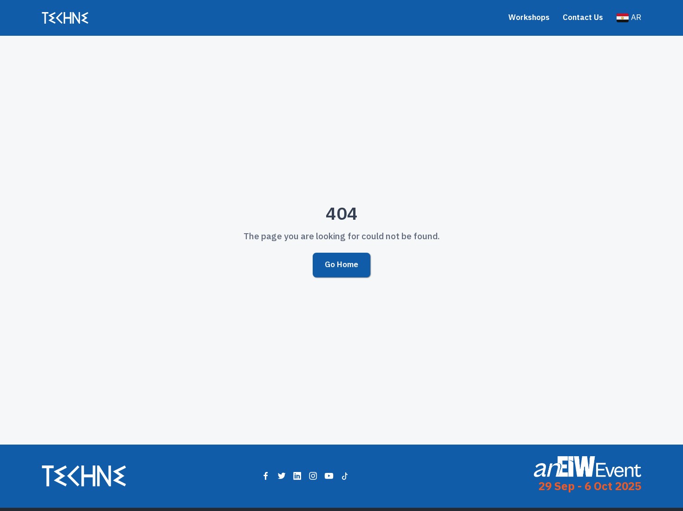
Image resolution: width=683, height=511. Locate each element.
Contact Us (583, 17)
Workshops (529, 17)
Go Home (341, 264)
